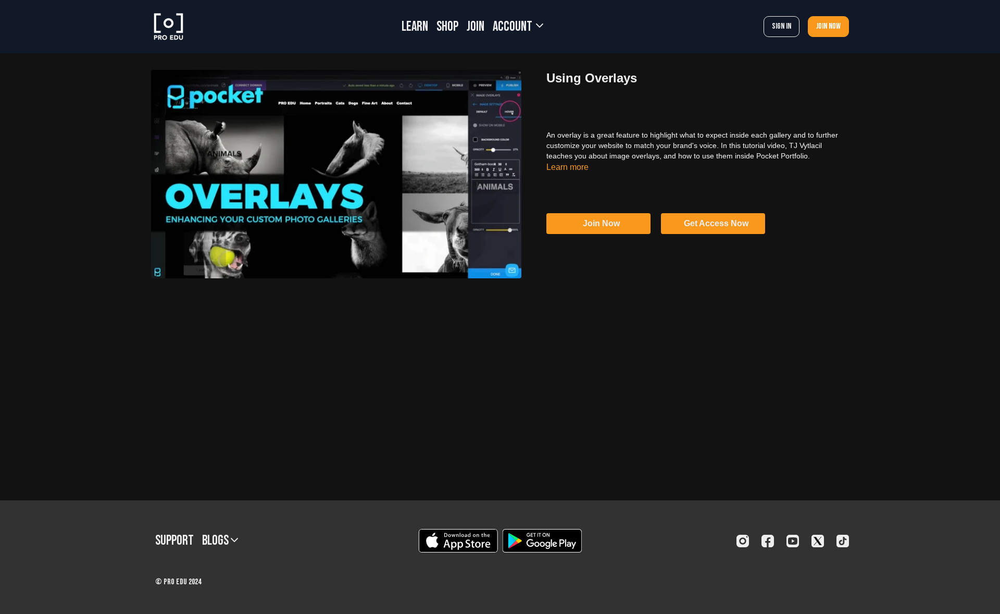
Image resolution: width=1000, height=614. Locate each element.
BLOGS (216, 541)
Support (174, 541)
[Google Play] (542, 540)
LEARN (415, 27)
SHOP (447, 27)
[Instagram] (742, 541)
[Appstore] (458, 540)
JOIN (475, 27)
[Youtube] (792, 541)
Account (513, 27)
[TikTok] (842, 541)
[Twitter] (817, 541)
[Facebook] (767, 541)
